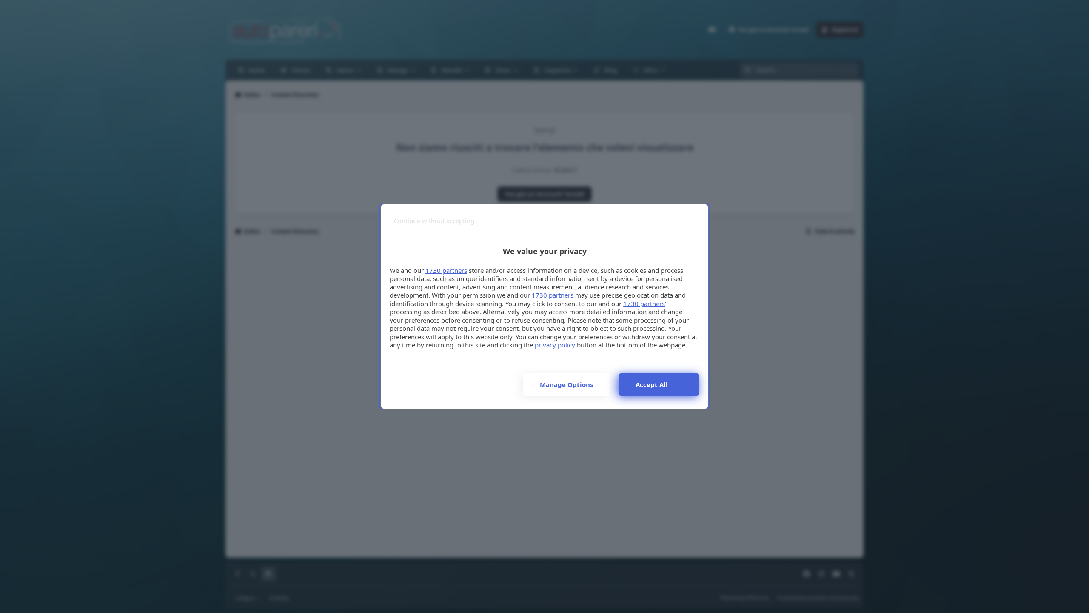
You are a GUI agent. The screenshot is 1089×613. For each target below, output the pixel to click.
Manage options (566, 384)
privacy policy (555, 345)
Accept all (652, 384)
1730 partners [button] (446, 270)
